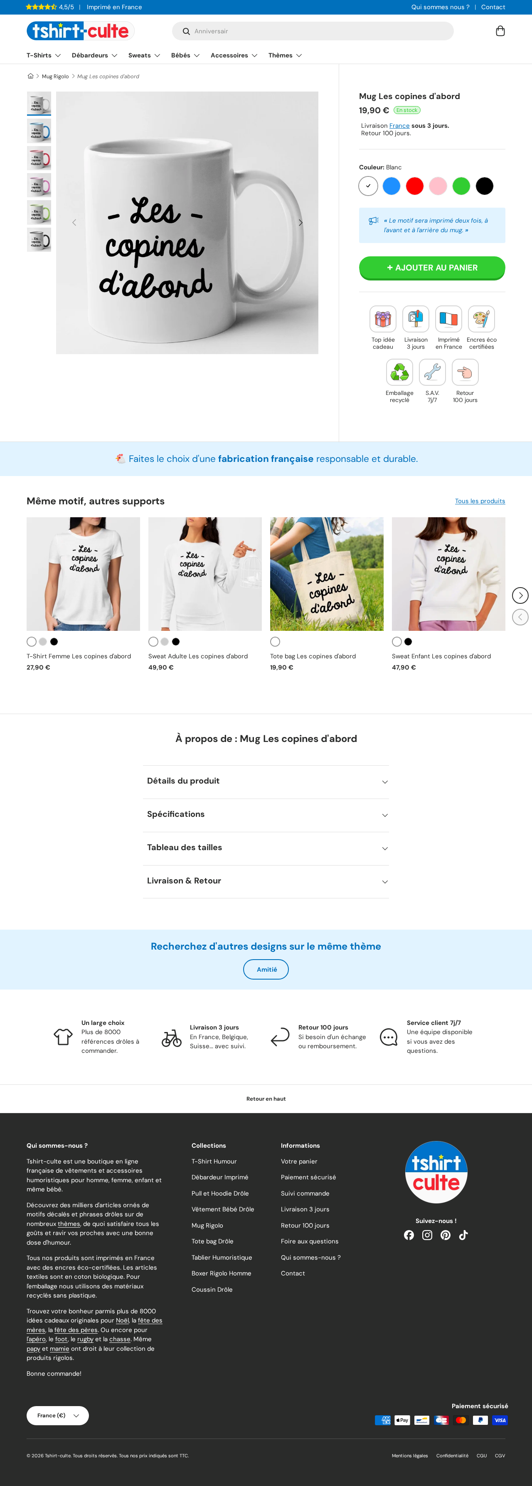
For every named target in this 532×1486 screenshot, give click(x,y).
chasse (120, 1339)
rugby (85, 1339)
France (399, 126)
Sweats (139, 55)
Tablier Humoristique (222, 1257)
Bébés (180, 55)
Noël (122, 1320)
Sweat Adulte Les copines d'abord (198, 656)
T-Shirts (39, 55)
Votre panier (299, 1161)
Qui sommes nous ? (440, 7)
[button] (500, 31)
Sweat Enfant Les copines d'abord (441, 656)
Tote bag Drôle (213, 1241)
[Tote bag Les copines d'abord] (327, 574)
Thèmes (280, 55)
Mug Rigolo (55, 76)
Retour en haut (266, 1098)
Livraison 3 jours (305, 1209)
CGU (482, 1456)
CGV (500, 1456)
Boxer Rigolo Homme (221, 1273)
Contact (493, 7)
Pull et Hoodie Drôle (220, 1193)
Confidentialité (452, 1456)
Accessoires (229, 55)
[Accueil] (30, 76)
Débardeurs (90, 55)
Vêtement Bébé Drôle (223, 1209)
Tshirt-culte (58, 1456)
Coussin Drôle (212, 1289)
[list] (187, 223)
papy (33, 1349)
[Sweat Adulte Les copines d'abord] (205, 574)
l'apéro (36, 1339)
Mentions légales (410, 1456)
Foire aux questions (310, 1241)
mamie (59, 1349)
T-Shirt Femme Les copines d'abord (79, 656)
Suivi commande (305, 1193)
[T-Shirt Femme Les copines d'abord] (83, 574)
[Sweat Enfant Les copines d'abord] (448, 574)
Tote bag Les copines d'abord (313, 656)
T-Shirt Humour (214, 1161)
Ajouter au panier (436, 267)
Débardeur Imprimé (220, 1177)
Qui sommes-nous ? (311, 1257)
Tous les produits (480, 501)
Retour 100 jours (305, 1225)
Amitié (267, 969)
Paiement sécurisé (308, 1177)
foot (61, 1339)
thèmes (69, 1224)
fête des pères (76, 1330)
